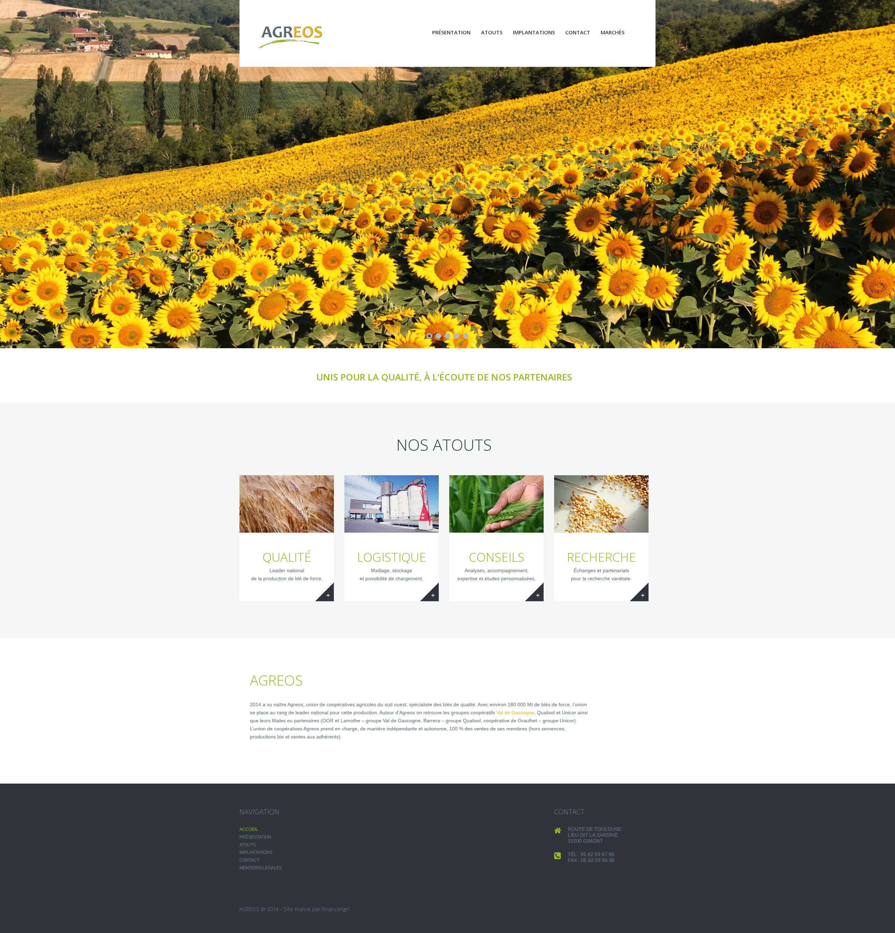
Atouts (491, 32)
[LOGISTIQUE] (391, 504)
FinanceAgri (335, 909)
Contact (577, 32)
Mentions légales (260, 867)
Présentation (451, 32)
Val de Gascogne (515, 712)
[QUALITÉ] (286, 504)
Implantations (534, 32)
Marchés (612, 32)
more (324, 592)
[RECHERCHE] (601, 504)
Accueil (248, 829)
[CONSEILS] (496, 504)
